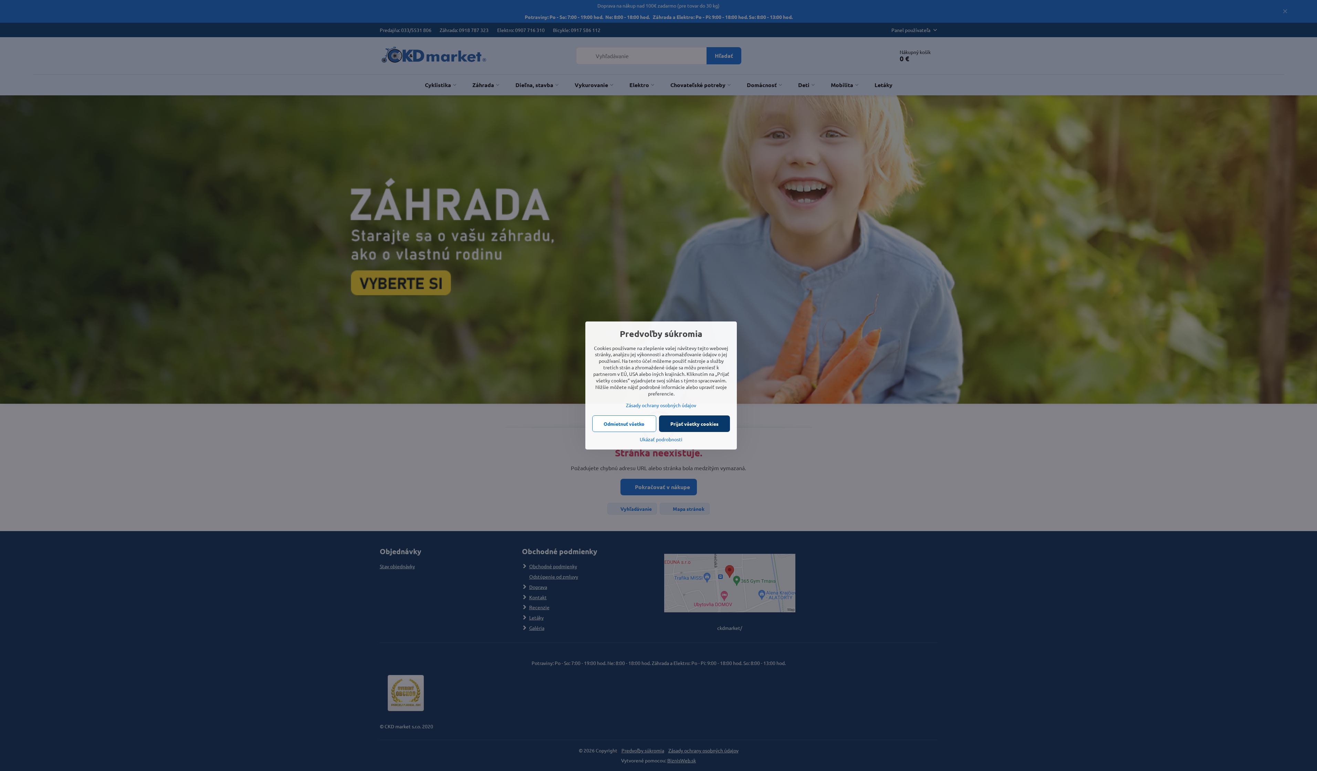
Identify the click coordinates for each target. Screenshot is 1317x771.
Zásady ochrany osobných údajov (661, 405)
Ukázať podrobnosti (661, 439)
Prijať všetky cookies (694, 424)
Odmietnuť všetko (624, 424)
